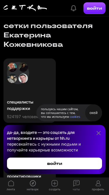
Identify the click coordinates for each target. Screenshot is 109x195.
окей (94, 112)
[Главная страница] (25, 8)
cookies (75, 117)
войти (94, 8)
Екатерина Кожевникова (33, 39)
